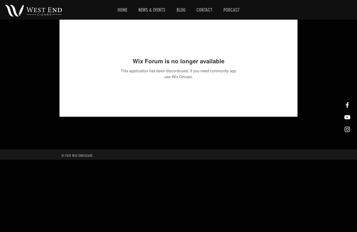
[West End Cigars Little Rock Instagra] (347, 129)
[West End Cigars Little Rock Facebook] (347, 105)
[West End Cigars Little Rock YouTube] (347, 117)
